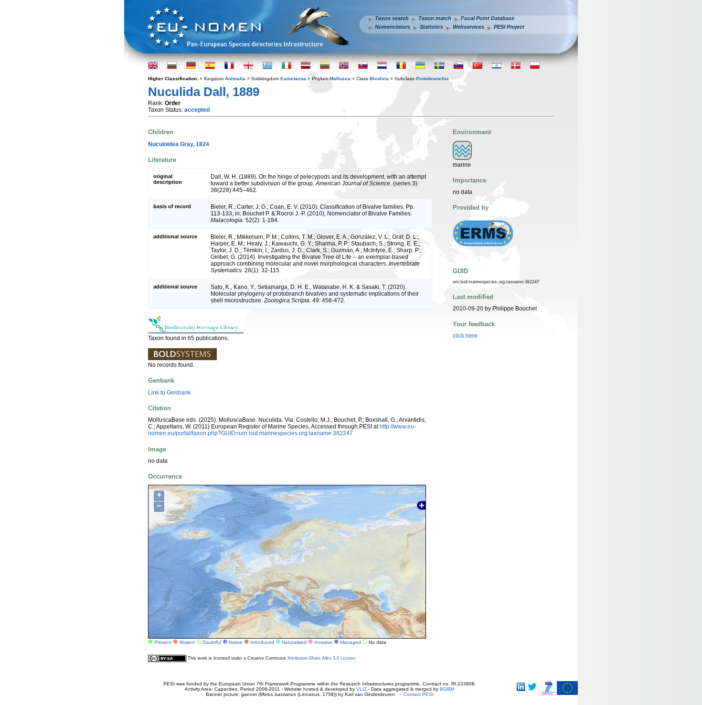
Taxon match (434, 18)
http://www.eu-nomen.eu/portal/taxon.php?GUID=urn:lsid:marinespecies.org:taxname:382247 (282, 430)
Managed (350, 642)
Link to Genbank (169, 392)
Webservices (468, 27)
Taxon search (392, 18)
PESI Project (509, 27)
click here (465, 335)
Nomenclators (392, 27)
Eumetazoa (293, 78)
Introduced (262, 642)
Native (236, 642)
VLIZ (361, 689)
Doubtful (211, 642)
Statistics (431, 27)
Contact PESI (419, 694)
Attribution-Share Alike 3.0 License (321, 658)
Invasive (323, 642)
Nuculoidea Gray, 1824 (178, 144)
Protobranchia (432, 78)
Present (162, 642)
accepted (197, 110)
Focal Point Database (487, 18)
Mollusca (340, 78)
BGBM (447, 689)
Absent (187, 642)
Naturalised (294, 642)
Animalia (235, 78)
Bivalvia (379, 78)
